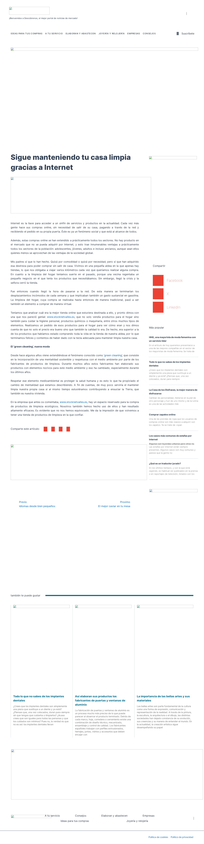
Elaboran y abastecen (81, 33)
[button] (45, 429)
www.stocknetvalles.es (60, 316)
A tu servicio (54, 33)
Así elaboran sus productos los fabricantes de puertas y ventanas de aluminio (100, 700)
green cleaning (113, 355)
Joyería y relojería (112, 33)
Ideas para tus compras (27, 33)
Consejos (149, 33)
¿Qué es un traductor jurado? (165, 463)
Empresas (133, 33)
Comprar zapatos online (162, 414)
